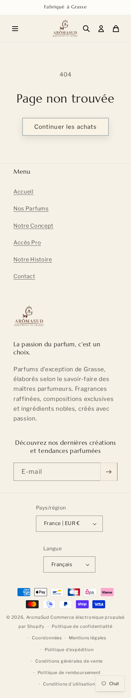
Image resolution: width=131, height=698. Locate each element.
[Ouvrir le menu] (15, 28)
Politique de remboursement (69, 672)
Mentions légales (87, 637)
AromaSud (37, 617)
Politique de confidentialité (82, 626)
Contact (24, 276)
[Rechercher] (86, 28)
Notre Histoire (32, 259)
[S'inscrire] (108, 472)
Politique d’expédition (69, 649)
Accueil (23, 191)
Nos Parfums (31, 208)
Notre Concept (33, 225)
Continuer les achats (65, 126)
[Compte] (101, 28)
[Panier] (116, 28)
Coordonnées (47, 637)
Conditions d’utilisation (69, 684)
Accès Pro (27, 242)
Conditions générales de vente (69, 661)
